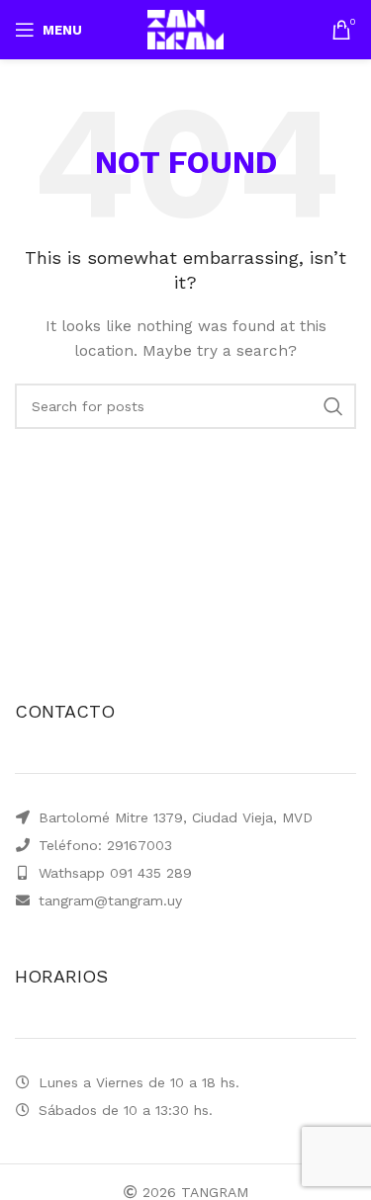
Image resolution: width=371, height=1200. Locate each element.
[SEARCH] (333, 406)
